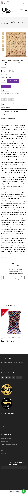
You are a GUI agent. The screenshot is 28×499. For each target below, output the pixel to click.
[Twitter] (6, 377)
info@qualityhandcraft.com (10, 372)
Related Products (8, 305)
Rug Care (4, 115)
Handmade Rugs (10, 21)
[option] (14, 326)
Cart (21, 9)
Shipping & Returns (8, 118)
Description (5, 108)
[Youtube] (20, 377)
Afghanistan (19, 21)
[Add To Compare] (3, 104)
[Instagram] (13, 377)
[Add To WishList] (3, 90)
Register (24, 3)
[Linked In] (17, 377)
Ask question (6, 86)
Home (2, 21)
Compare (7, 90)
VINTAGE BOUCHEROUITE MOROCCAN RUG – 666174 (12, 337)
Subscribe (24, 467)
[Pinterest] (9, 377)
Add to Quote (13, 81)
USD (8, 1)
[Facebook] (2, 377)
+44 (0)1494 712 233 (8, 366)
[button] (1, 276)
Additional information (10, 111)
